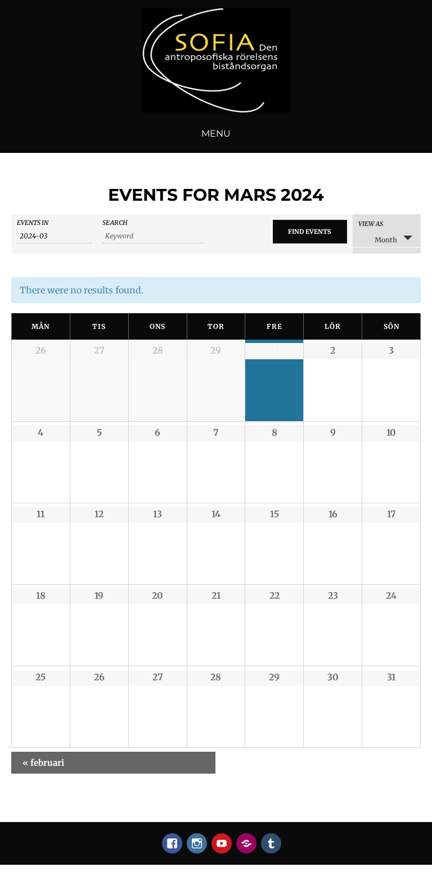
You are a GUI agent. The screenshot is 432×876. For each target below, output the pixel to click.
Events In (32, 223)
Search (115, 223)
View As (370, 224)
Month (386, 240)
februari (43, 762)
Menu (216, 133)
